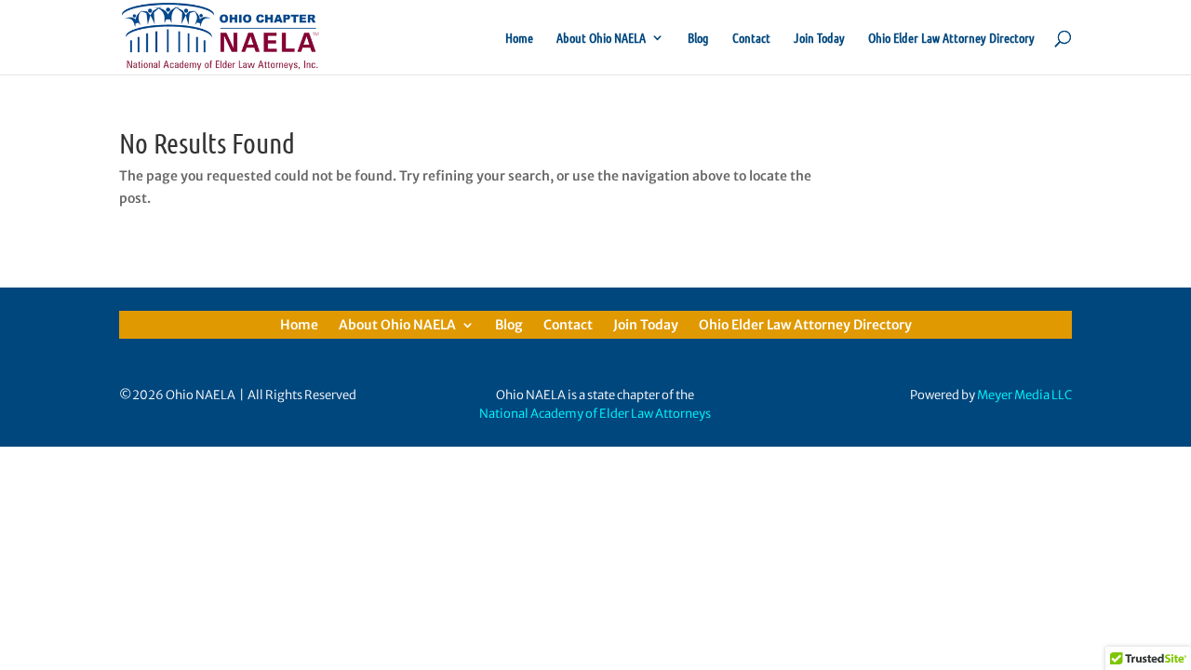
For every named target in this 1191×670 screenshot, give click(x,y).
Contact (751, 38)
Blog (698, 38)
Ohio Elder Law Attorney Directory (951, 38)
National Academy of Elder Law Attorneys (595, 414)
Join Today (819, 38)
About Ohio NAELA (601, 38)
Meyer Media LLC (1024, 395)
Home (519, 38)
